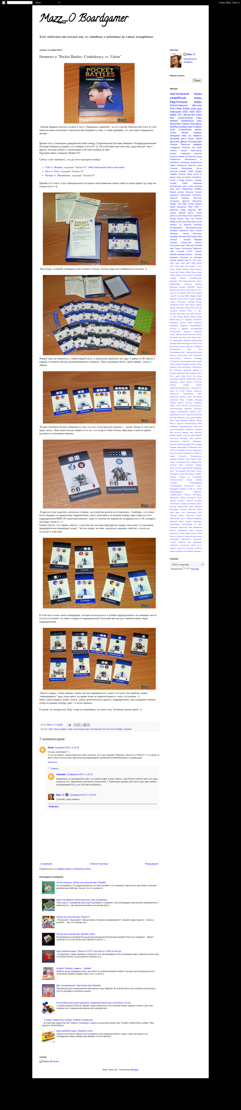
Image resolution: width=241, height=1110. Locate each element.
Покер (177, 248)
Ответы (55, 768)
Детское (197, 105)
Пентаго (173, 450)
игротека (174, 171)
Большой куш (176, 337)
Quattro (192, 299)
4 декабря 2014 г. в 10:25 (67, 747)
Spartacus (174, 195)
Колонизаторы (195, 406)
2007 (172, 266)
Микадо (192, 420)
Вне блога (196, 115)
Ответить (52, 762)
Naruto (180, 219)
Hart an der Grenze (188, 290)
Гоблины (187, 358)
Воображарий (176, 228)
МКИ (184, 204)
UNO (192, 314)
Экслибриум (187, 524)
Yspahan (188, 320)
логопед (198, 254)
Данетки (186, 201)
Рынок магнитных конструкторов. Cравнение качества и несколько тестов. (93, 1003)
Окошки (173, 447)
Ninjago (198, 171)
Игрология (197, 201)
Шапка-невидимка (194, 518)
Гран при (181, 367)
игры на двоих (60, 729)
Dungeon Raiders (193, 284)
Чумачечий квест (177, 518)
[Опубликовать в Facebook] (85, 725)
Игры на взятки (184, 177)
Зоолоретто (196, 388)
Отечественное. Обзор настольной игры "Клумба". (81, 882)
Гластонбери (175, 358)
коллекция (174, 539)
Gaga (199, 118)
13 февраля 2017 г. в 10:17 (80, 774)
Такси (199, 498)
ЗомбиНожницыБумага (179, 388)
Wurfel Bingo (196, 317)
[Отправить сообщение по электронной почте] (69, 725)
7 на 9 (199, 266)
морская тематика (179, 257)
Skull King (186, 222)
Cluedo (190, 275)
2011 (172, 189)
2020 (196, 207)
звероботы (174, 533)
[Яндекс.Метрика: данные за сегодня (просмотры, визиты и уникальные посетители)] (49, 1061)
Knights (198, 293)
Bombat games (186, 213)
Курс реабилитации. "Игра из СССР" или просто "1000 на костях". (89, 951)
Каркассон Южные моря (181, 397)
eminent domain (178, 150)
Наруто (198, 242)
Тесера (173, 501)
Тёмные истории (194, 501)
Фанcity (173, 507)
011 (190, 260)
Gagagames (175, 147)
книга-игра (197, 536)
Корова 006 (175, 204)
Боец (199, 334)
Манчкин (182, 236)
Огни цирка (197, 444)
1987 (172, 263)
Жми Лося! (187, 376)
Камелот (198, 391)
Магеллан (197, 233)
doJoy (196, 174)
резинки (190, 548)
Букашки (198, 225)
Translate (194, 569)
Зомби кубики (192, 385)
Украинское (175, 159)
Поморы (180, 459)
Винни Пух (197, 343)
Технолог (181, 501)
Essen (191, 138)
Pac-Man (173, 299)
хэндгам (197, 551)
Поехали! (183, 456)
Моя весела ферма (179, 432)
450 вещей (190, 266)
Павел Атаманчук (178, 165)
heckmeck (197, 195)
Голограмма (185, 361)
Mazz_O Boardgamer (83, 19)
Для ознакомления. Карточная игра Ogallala (78, 985)
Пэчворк (180, 251)
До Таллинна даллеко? (181, 370)
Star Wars (180, 308)
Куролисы (191, 415)
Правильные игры (191, 121)
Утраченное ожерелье (179, 504)
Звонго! (189, 382)
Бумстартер (196, 150)
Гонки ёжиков (175, 364)
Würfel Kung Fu (177, 320)
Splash (173, 308)
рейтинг (183, 171)
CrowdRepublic (195, 278)
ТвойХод (174, 127)
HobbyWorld (187, 189)
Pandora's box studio (192, 147)
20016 (199, 263)
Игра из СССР (177, 391)
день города (195, 530)
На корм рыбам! (195, 435)
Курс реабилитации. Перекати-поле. (74, 1031)
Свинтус (189, 180)
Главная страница (99, 864)
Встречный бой (185, 355)
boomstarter (185, 195)
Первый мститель (184, 450)
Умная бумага (195, 204)
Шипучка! (173, 521)
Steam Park (190, 308)
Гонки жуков (196, 361)
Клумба (190, 400)
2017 (179, 115)
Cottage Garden (178, 278)
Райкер (198, 465)
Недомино (197, 441)
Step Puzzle (196, 222)
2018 (172, 129)
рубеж (190, 551)
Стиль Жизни (179, 132)
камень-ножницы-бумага (181, 254)
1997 (188, 263)
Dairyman (173, 281)
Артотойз (198, 198)
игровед (183, 127)
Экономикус (175, 524)
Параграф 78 (183, 447)
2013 (199, 111)
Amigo (183, 210)
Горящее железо (189, 364)
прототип (181, 548)
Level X (173, 296)
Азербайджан (196, 326)
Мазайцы (174, 236)
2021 (182, 266)
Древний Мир (183, 373)
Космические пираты (186, 412)
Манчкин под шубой (186, 418)
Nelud (51, 747)
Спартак (173, 168)
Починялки (180, 462)
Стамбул (183, 489)
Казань (189, 391)
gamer (182, 323)
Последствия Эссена (99, 729)
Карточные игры (186, 102)
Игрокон (174, 121)
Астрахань (174, 201)
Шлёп (181, 521)
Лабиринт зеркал (179, 233)
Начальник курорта (179, 441)
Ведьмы (188, 343)
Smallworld (174, 305)
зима (182, 533)
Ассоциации (175, 332)
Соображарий (176, 486)
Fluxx (190, 216)
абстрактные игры (178, 186)
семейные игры (186, 98)
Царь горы (180, 512)
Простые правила (191, 144)
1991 (177, 263)
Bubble (186, 269)
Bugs (192, 269)
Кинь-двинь (196, 124)
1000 (194, 260)
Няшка (188, 444)
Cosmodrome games (190, 129)
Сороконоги (189, 486)
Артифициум (196, 329)
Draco (199, 281)
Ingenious (197, 216)
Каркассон (184, 230)
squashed (174, 326)
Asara (172, 269)
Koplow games (177, 192)
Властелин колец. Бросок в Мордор (186, 346)
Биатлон (193, 334)
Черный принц (177, 515)
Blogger (134, 1069)
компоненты (186, 539)
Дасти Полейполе (194, 367)
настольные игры (81, 729)
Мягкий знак (181, 435)
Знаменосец (196, 162)
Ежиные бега (196, 373)
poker (190, 323)
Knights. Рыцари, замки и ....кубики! (73, 968)
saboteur (198, 323)
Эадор (188, 521)
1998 (193, 263)
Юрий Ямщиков (192, 183)
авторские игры (185, 527)
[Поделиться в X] (81, 725)
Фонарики (174, 509)
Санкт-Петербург (186, 474)
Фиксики (198, 507)
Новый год (183, 156)
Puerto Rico (183, 299)
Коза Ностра (182, 406)
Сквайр (199, 480)
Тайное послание (188, 498)
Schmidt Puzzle (195, 302)
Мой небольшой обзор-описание (106, 167)
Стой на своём (195, 489)
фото (183, 138)
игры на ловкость (192, 135)
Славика (173, 483)
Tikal (178, 314)
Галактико (197, 355)
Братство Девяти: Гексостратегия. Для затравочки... (82, 900)
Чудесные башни (194, 515)
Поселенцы (186, 248)
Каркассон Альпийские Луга (186, 394)
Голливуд (198, 358)
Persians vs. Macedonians (57, 175)
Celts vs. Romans (53, 167)
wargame (128, 729)
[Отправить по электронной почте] (75, 725)
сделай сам (182, 260)
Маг (175, 418)
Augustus (192, 210)
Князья (173, 403)
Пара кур (189, 245)
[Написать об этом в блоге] (78, 725)
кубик (70, 729)
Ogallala (173, 174)
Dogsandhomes (189, 281)
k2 (180, 225)
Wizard (186, 317)
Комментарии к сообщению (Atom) (74, 869)
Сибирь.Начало (176, 480)
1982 (199, 260)
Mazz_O (60, 795)
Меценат (184, 420)
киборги (188, 536)
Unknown (61, 774)
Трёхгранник (186, 168)
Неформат (185, 153)
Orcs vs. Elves (52, 171)
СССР (189, 251)
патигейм (174, 138)
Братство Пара (189, 337)
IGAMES (198, 189)
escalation (174, 323)
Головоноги (175, 361)
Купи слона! (196, 230)
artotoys (173, 225)
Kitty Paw (191, 293)
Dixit (180, 281)
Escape (182, 287)
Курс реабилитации (181, 118)
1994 (182, 263)
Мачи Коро (175, 420)
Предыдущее (151, 864)
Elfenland (174, 287)
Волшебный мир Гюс (186, 349)
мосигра (198, 186)
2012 (178, 189)
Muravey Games (194, 192)
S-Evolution (181, 302)
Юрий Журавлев (178, 207)
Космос (173, 153)
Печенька (179, 453)
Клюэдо (198, 400)
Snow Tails (184, 305)
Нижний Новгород (177, 444)
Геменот (185, 124)
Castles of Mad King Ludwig (190, 272)
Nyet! (199, 296)
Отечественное (179, 105)
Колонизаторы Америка (181, 409)
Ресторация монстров (185, 471)
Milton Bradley (191, 296)
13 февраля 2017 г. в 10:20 (83, 795)
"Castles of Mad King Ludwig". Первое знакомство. (68, 1020)
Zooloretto (197, 320)
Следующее (46, 864)
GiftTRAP (191, 287)
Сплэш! (198, 251)
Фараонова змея (185, 507)
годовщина (182, 530)
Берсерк (187, 225)
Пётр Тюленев (186, 465)
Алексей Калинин (179, 198)
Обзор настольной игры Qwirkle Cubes (75, 934)
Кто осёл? (182, 415)
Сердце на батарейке (190, 477)
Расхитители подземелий (181, 468)
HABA (190, 171)
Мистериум (192, 236)
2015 (185, 111)
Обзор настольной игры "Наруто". (73, 917)
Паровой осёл (195, 447)
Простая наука (195, 156)
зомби (187, 533)
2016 (192, 111)
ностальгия (184, 545)
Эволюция (197, 521)
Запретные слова (194, 379)
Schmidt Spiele (185, 174)
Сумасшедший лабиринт (186, 492)
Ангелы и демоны (179, 329)
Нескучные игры (177, 245)
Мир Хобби (183, 108)
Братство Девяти (179, 141)
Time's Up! (185, 314)
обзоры (173, 260)
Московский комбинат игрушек (188, 429)
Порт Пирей (191, 459)
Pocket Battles (116, 729)
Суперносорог (176, 495)
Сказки (189, 480)
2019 (177, 266)
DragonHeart (175, 284)
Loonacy (180, 296)
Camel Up (174, 272)
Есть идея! (175, 376)
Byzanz (199, 269)
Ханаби (183, 509)
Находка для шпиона (191, 438)
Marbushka (175, 124)
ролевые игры (181, 551)
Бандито (187, 332)
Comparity (198, 275)
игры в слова (196, 533)
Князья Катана (185, 403)
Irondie (173, 219)
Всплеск (173, 355)
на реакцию (196, 257)
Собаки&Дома (196, 483)
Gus (178, 290)
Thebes (182, 311)
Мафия (199, 418)
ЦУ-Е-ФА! (192, 509)
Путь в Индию (192, 462)
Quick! (179, 222)
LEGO (199, 138)
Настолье (174, 438)
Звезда (186, 115)
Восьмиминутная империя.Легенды (186, 352)
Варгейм (181, 343)
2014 (51, 729)
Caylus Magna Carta (178, 275)
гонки (190, 186)
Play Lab (189, 219)
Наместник (186, 242)
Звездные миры (177, 382)
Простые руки (195, 165)
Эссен (199, 168)
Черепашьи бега (194, 512)
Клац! (182, 400)
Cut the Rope (182, 216)
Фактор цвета (196, 504)
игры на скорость (177, 536)
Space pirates (196, 305)
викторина (184, 162)
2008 (190, 207)
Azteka (179, 269)
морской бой (184, 542)
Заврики (182, 379)
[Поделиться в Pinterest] (88, 725)
